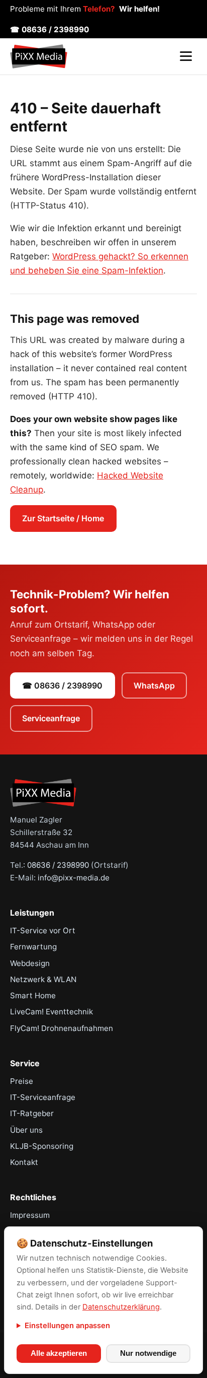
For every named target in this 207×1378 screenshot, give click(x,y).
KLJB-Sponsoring (41, 1146)
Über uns (26, 1130)
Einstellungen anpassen (67, 1325)
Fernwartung (33, 946)
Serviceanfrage (51, 718)
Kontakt (24, 1162)
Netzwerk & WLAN (43, 979)
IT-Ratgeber (32, 1113)
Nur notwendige (148, 1353)
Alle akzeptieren (59, 1353)
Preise (21, 1081)
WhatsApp (154, 685)
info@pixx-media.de (74, 877)
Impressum (30, 1215)
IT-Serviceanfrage (42, 1097)
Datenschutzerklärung (121, 1307)
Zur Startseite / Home (63, 518)
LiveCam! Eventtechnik (51, 1011)
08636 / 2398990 (58, 865)
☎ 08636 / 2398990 (49, 29)
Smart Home (33, 995)
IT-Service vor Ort (42, 930)
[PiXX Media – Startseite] (38, 56)
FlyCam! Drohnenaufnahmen (61, 1028)
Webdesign (30, 963)
